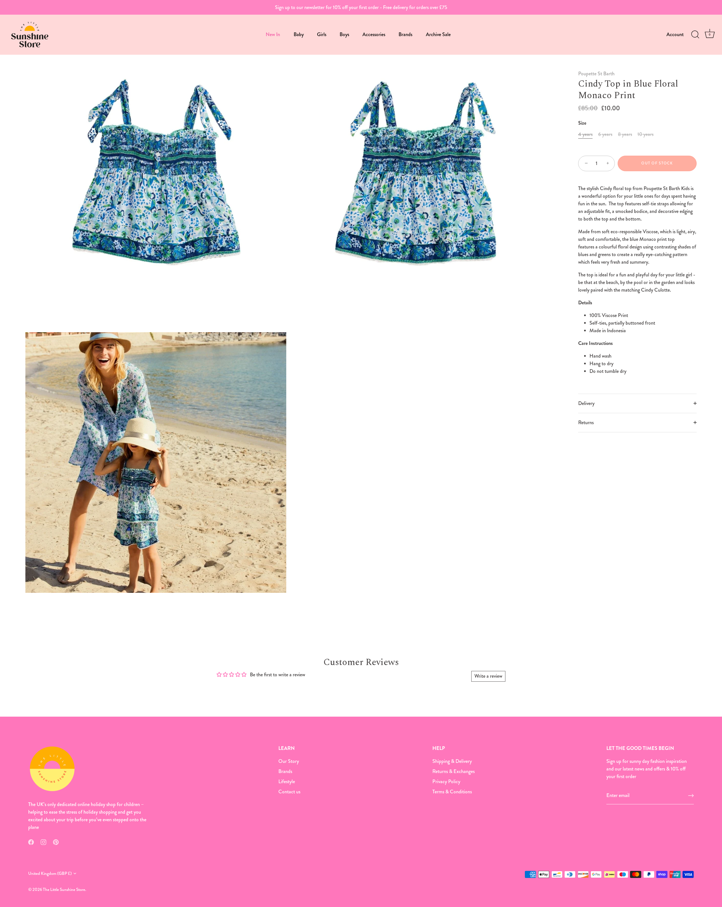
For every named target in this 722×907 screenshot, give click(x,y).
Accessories (373, 34)
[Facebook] (31, 841)
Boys (344, 34)
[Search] (695, 34)
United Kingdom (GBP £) (50, 873)
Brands (405, 34)
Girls (321, 34)
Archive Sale (438, 34)
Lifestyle (286, 781)
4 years (585, 134)
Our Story (288, 761)
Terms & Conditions (452, 791)
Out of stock (657, 163)
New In (273, 34)
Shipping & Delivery (452, 761)
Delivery (586, 403)
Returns (586, 422)
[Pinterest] (56, 841)
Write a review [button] (488, 676)
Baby (299, 34)
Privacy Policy (446, 781)
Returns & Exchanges (453, 771)
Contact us (289, 791)
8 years (625, 134)
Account (675, 34)
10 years (645, 134)
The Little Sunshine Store (64, 889)
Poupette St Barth (596, 73)
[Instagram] (43, 841)
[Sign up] (691, 795)
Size (582, 123)
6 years (605, 134)
